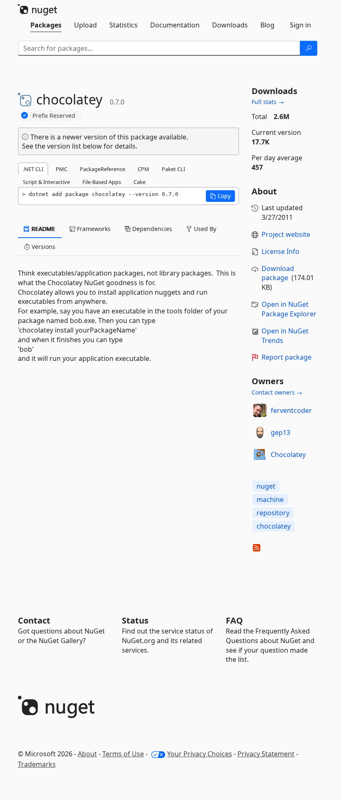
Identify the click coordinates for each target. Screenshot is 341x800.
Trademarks (37, 764)
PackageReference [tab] (102, 169)
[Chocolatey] (259, 454)
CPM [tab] (143, 169)
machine (270, 499)
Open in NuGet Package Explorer (289, 309)
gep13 (280, 432)
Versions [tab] (42, 247)
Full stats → (268, 102)
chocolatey (274, 526)
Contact (34, 620)
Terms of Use (123, 753)
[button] (220, 196)
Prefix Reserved (53, 115)
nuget (266, 486)
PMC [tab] (61, 169)
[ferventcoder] (259, 410)
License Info (280, 251)
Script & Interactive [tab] (46, 182)
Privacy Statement (265, 753)
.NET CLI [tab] (33, 169)
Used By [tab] (204, 229)
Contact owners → (277, 392)
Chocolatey (288, 454)
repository (273, 512)
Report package (286, 357)
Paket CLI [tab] (173, 169)
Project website (286, 234)
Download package (278, 273)
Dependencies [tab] (151, 229)
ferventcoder (291, 410)
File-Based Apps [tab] (101, 182)
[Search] (308, 48)
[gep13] (259, 432)
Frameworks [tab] (93, 229)
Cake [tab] (139, 182)
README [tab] (42, 229)
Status (135, 620)
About (87, 753)
